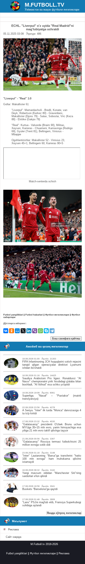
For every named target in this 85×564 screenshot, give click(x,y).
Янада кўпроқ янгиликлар (64, 513)
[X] (23, 330)
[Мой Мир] (17, 330)
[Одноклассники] (11, 330)
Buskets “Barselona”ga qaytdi (40, 489)
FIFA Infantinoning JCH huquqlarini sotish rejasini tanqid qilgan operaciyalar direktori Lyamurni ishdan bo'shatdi (51, 364)
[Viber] (34, 330)
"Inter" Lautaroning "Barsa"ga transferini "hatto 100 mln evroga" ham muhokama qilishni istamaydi (51, 458)
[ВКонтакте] (5, 330)
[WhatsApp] (40, 330)
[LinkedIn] (28, 330)
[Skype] (46, 330)
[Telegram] (52, 330)
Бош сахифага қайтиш (66, 338)
